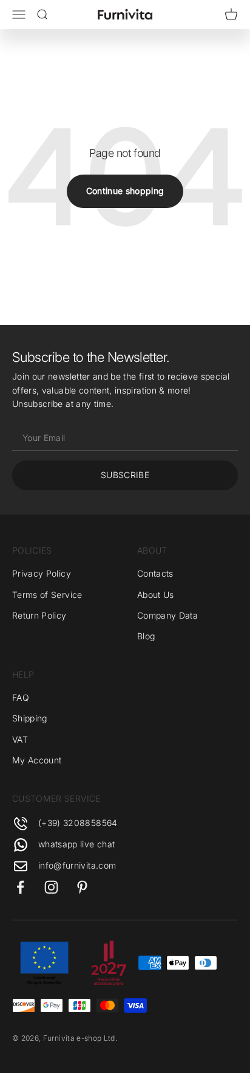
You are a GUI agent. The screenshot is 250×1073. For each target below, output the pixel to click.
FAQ (20, 697)
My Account (37, 760)
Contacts (155, 573)
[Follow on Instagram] (51, 887)
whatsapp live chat (76, 844)
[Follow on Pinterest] (82, 887)
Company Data (167, 615)
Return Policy (39, 615)
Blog (146, 636)
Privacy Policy (41, 573)
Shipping (29, 718)
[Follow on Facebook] (20, 887)
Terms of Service (47, 594)
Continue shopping (125, 191)
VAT (20, 739)
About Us (155, 594)
